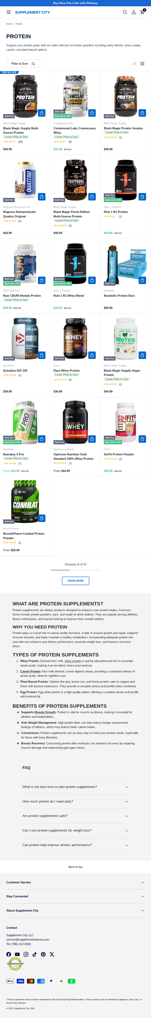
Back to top (75, 866)
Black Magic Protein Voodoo (123, 128)
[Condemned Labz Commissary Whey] (75, 96)
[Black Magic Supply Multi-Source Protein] (25, 96)
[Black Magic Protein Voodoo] (126, 96)
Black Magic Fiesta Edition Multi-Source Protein (71, 214)
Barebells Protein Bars (119, 295)
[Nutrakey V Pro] (25, 422)
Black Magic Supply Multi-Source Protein (21, 130)
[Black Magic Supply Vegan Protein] (126, 339)
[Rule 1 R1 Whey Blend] (75, 264)
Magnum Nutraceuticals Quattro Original (19, 214)
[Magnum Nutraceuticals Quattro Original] (25, 180)
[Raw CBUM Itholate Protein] (25, 264)
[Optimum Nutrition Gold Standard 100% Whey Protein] (75, 422)
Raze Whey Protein (66, 370)
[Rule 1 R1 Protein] (126, 180)
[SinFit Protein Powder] (126, 422)
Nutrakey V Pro (13, 454)
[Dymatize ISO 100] (25, 339)
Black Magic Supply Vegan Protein (122, 373)
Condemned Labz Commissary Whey (74, 130)
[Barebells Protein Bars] (126, 264)
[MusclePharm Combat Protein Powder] (25, 502)
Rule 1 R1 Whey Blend (68, 295)
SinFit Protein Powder (119, 454)
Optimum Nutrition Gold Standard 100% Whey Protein (73, 457)
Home (9, 24)
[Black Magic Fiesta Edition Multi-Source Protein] (75, 180)
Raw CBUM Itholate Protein (22, 295)
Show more (75, 580)
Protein (19, 24)
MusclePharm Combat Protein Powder (23, 536)
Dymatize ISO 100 (15, 370)
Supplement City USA (24, 1008)
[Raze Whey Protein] (75, 339)
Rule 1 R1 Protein (116, 211)
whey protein (73, 661)
